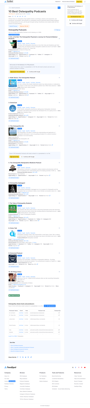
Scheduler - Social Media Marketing (61, 389)
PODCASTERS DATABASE (68, 1)
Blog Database (23, 378)
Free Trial (79, 1)
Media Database (44, 381)
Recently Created (78, 383)
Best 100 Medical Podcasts (17, 345)
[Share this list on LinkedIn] (17, 16)
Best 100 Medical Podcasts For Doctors (19, 349)
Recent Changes (78, 381)
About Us (6, 376)
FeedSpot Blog (78, 386)
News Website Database (26, 391)
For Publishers (43, 376)
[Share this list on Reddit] (20, 16)
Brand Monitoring (56, 376)
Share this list (12, 357)
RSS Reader (42, 378)
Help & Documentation (80, 378)
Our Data (6, 378)
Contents (28, 13)
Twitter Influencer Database (27, 396)
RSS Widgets (55, 381)
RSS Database (23, 376)
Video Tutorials (78, 376)
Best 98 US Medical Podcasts (17, 351)
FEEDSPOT (58, 1)
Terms (6, 389)
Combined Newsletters (57, 378)
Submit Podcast (13, 26)
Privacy (6, 386)
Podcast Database (24, 381)
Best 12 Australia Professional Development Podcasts (22, 347)
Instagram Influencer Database (27, 394)
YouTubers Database (25, 389)
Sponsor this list (24, 26)
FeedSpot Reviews (9, 383)
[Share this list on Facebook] (13, 16)
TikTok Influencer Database (26, 399)
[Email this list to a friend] (22, 16)
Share (9, 16)
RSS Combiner (55, 383)
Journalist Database (25, 386)
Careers (9, 381)
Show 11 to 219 (15, 295)
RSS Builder (55, 386)
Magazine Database (25, 383)
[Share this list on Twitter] (15, 16)
